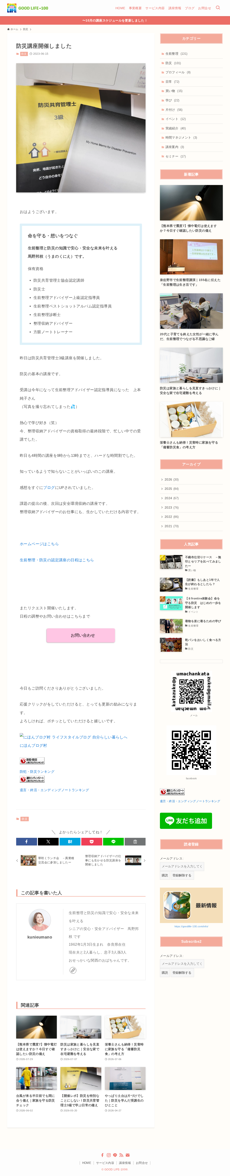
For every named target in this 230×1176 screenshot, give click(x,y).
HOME (86, 1163)
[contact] (127, 1155)
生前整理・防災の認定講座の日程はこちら (57, 560)
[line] (115, 1155)
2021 (172, 526)
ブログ (49, 488)
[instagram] (108, 1155)
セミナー (176, 156)
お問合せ (142, 1163)
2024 (172, 498)
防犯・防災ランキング (37, 771)
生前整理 (177, 53)
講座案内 (175, 147)
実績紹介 (176, 128)
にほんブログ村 (33, 745)
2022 (172, 516)
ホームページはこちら (39, 544)
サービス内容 (105, 1163)
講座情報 (125, 1163)
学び (172, 100)
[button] (26, 841)
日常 (172, 81)
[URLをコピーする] (135, 841)
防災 (24, 53)
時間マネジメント (181, 137)
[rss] (121, 1155)
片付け (174, 109)
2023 (172, 507)
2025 (172, 488)
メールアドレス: (172, 858)
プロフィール (178, 72)
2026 (172, 479)
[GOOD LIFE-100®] (27, 8)
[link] (73, 970)
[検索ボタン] (218, 8)
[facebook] (102, 1155)
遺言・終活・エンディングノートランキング (54, 790)
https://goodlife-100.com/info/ (191, 926)
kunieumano (39, 937)
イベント (176, 119)
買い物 (174, 91)
